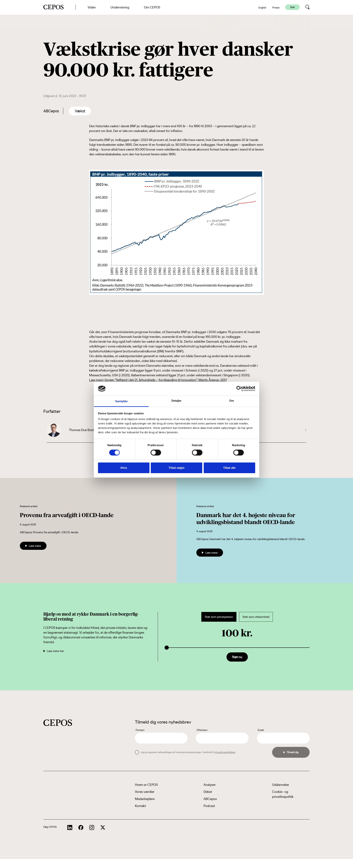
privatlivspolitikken (225, 752)
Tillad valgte (176, 467)
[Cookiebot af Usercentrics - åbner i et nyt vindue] (239, 388)
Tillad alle (229, 467)
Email (261, 730)
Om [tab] (231, 400)
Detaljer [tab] (177, 400)
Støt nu (237, 657)
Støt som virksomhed (256, 617)
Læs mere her (55, 651)
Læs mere (35, 546)
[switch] (156, 453)
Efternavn (202, 730)
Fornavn (140, 730)
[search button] (307, 7)
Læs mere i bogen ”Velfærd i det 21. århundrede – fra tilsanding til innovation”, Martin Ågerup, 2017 (158, 380)
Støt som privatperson (219, 617)
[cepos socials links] (69, 827)
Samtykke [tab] (121, 401)
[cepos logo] (57, 722)
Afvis (123, 467)
